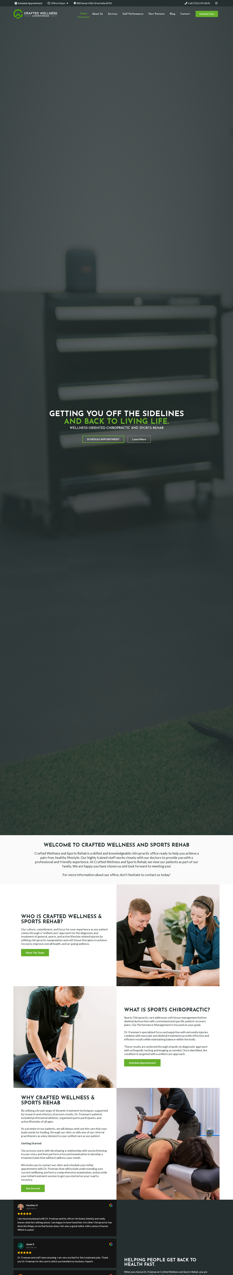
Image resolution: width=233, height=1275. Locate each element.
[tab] (28, 3)
